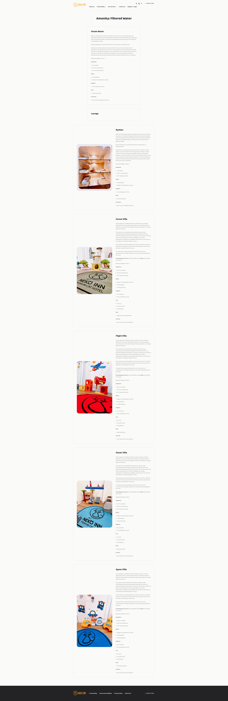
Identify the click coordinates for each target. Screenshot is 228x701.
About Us (91, 7)
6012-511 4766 (150, 3)
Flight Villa (121, 335)
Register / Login (132, 7)
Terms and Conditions (105, 693)
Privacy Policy (118, 693)
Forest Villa (121, 219)
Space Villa (121, 569)
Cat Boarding (100, 7)
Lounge (95, 113)
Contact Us (122, 7)
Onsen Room (97, 31)
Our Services (111, 7)
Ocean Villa (121, 452)
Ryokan (119, 129)
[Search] (141, 3)
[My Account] (136, 3)
